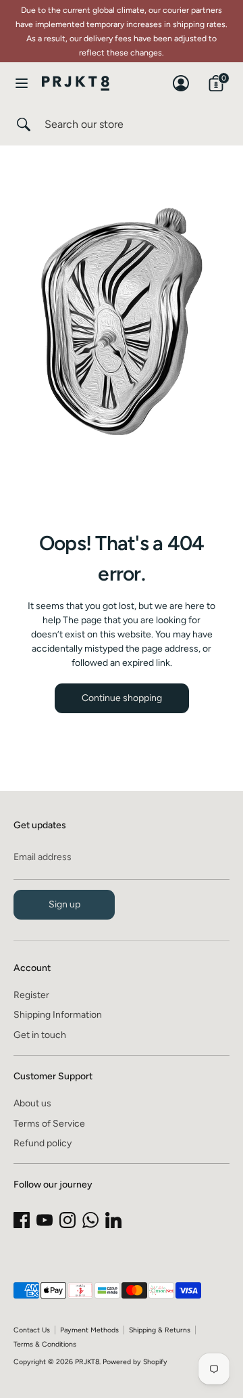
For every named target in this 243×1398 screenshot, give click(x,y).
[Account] (180, 77)
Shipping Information (58, 1014)
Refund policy (43, 1143)
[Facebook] (22, 1220)
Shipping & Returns (159, 1330)
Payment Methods (89, 1330)
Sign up (64, 904)
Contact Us (32, 1330)
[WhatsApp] (90, 1220)
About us (32, 1103)
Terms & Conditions (45, 1344)
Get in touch (40, 1035)
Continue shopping (122, 698)
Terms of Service (49, 1123)
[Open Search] (22, 124)
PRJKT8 (87, 1361)
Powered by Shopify (135, 1361)
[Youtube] (44, 1220)
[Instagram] (67, 1220)
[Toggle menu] (21, 83)
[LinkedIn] (113, 1220)
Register (31, 995)
